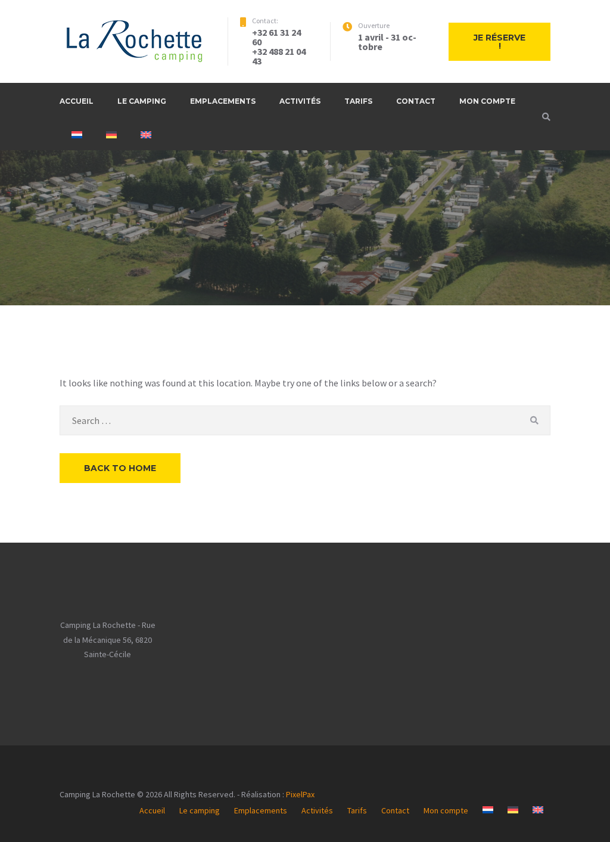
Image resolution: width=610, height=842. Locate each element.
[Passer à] (77, 134)
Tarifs (358, 101)
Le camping (141, 101)
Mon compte (487, 101)
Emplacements (223, 101)
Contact (415, 101)
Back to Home (120, 468)
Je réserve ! (499, 41)
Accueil (77, 101)
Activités (299, 101)
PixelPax (300, 794)
